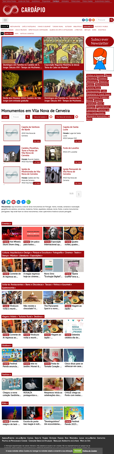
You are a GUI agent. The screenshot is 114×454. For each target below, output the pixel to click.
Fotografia (58, 252)
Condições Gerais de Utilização (40, 440)
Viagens (45, 438)
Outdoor (6, 345)
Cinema (68, 252)
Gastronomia (8, 287)
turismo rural (58, 26)
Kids (4, 403)
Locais (81, 438)
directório (9, 33)
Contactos (101, 438)
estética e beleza (7, 29)
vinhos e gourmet (44, 26)
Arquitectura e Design (20, 252)
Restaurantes (17, 284)
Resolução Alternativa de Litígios (66, 440)
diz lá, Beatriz (21, 438)
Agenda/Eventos (8, 438)
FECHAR (78, 451)
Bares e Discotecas (34, 284)
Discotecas (92, 78)
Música (13, 255)
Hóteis (13, 316)
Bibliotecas (92, 81)
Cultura (30, 438)
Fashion (6, 374)
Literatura (23, 255)
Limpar (5, 117)
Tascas (48, 284)
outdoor (68, 26)
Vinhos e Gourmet (61, 284)
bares (94, 29)
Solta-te (38, 438)
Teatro (77, 252)
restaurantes (15, 26)
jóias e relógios (21, 29)
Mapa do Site (85, 440)
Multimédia (74, 438)
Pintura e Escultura (42, 252)
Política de (90, 451)
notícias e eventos (27, 33)
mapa (16, 33)
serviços (87, 29)
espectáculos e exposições (38, 29)
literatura (78, 29)
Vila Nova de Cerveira (64, 117)
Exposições (35, 255)
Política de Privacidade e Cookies (14, 440)
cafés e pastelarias (29, 26)
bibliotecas (78, 26)
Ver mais (37, 141)
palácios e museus (101, 26)
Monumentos (102, 84)
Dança (5, 255)
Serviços (98, 100)
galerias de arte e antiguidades (61, 29)
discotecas (102, 29)
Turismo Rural (25, 316)
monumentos (88, 26)
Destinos (38, 316)
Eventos (6, 223)
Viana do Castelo (40, 117)
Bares (108, 75)
